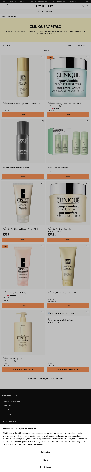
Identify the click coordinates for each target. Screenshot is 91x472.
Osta (23, 114)
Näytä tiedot (45, 467)
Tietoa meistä (7, 414)
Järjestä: (77, 45)
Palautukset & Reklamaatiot (11, 401)
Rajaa (7, 45)
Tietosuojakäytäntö (9, 421)
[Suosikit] (84, 5)
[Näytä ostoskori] (88, 5)
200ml (6, 300)
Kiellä (45, 460)
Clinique (10, 16)
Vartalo (16, 16)
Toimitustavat (7, 405)
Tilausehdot (6, 410)
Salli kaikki (45, 452)
